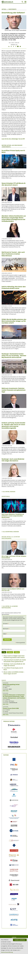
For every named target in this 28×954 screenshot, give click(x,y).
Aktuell (4, 9)
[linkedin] (8, 47)
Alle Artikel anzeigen (9, 491)
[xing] (10, 47)
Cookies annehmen (19, 940)
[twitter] (15, 47)
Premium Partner (9, 721)
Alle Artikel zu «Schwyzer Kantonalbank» (10, 606)
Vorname (6, 623)
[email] (17, 47)
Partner (6, 755)
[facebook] (13, 47)
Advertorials (6, 496)
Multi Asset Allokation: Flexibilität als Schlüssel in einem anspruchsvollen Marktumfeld (13, 515)
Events (4, 680)
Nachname (6, 629)
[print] (20, 47)
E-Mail (5, 634)
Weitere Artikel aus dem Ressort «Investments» (12, 146)
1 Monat (17, 652)
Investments (12, 9)
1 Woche (10, 652)
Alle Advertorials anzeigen (11, 531)
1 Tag (4, 652)
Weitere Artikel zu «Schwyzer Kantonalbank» (11, 537)
